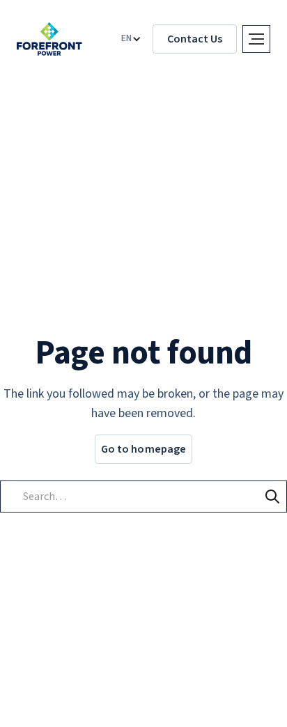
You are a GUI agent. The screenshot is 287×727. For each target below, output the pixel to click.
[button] (131, 39)
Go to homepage (143, 449)
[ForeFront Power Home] (49, 39)
